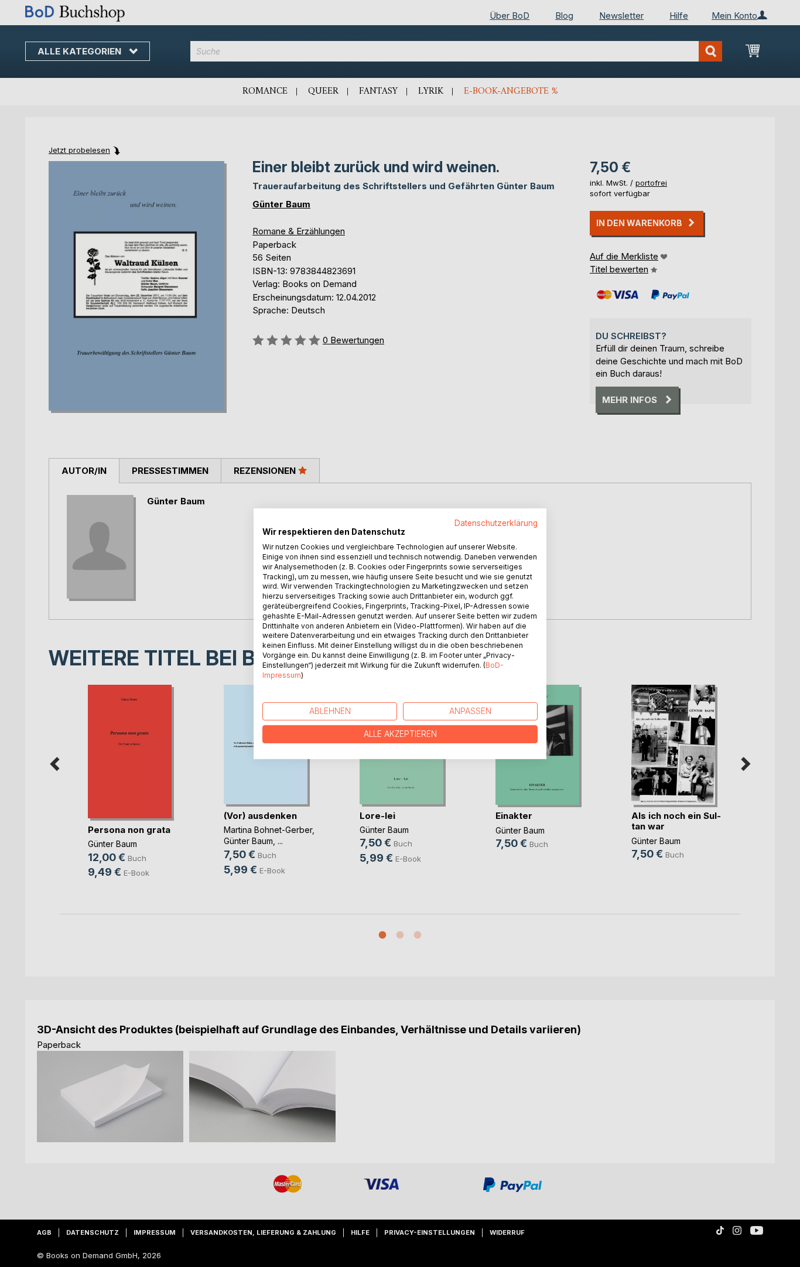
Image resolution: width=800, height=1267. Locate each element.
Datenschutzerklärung (496, 522)
